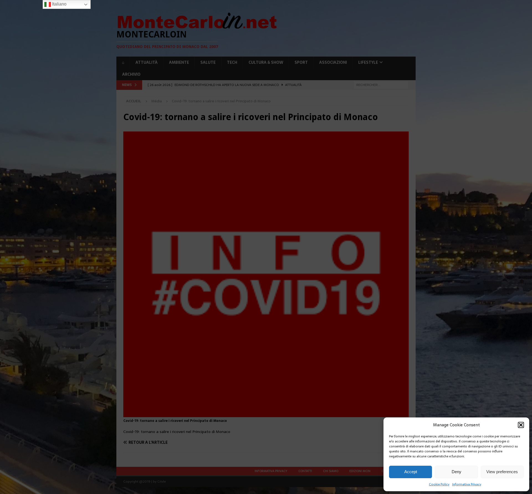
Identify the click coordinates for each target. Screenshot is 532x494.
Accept (410, 471)
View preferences (502, 471)
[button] (521, 425)
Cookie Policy (439, 484)
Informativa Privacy (466, 484)
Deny (456, 471)
